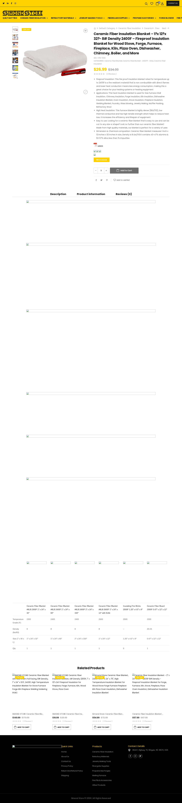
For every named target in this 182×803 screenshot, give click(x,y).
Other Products (98, 785)
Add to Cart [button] (23, 727)
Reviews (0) (124, 194)
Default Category (107, 28)
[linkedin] (8, 3)
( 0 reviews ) (111, 74)
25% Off (99, 677)
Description (58, 194)
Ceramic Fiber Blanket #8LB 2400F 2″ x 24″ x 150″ (84, 609)
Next (165, 28)
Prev (156, 28)
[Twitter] (101, 180)
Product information (91, 194)
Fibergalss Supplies (100, 766)
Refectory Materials (100, 756)
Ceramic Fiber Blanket (113, 61)
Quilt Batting (10, 18)
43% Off (59, 677)
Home (64, 751)
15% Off (139, 677)
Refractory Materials (62, 18)
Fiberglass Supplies (117, 18)
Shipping (65, 775)
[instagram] (15, 3)
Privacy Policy (67, 766)
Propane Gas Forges (143, 18)
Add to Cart (126, 170)
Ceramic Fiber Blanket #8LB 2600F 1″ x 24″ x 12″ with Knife (108, 609)
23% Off (26, 29)
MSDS (100, 146)
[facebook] (11, 3)
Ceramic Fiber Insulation (33, 18)
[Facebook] (96, 180)
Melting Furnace (99, 775)
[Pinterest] (107, 180)
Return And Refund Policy (72, 771)
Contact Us (172, 3)
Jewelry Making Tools (90, 18)
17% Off (20, 677)
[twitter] (4, 3)
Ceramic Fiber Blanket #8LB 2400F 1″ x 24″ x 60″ (60, 609)
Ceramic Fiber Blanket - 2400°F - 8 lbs (138, 61)
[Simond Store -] (23, 13)
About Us (65, 756)
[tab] (58, 194)
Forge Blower (166, 18)
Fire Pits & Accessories (102, 780)
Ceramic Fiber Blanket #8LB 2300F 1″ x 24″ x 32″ (36, 609)
